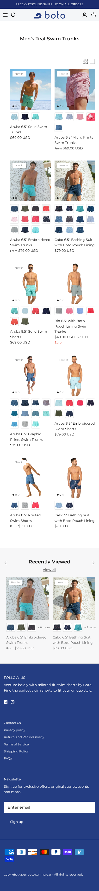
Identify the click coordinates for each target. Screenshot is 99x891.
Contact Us (12, 723)
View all (49, 570)
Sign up (16, 822)
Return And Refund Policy (24, 737)
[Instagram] (12, 702)
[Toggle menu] (5, 15)
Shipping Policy (16, 751)
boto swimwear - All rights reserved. (55, 874)
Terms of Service (16, 744)
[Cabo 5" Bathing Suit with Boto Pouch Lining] (75, 477)
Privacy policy (14, 730)
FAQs (8, 758)
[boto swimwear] (49, 15)
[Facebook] (5, 702)
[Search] (16, 15)
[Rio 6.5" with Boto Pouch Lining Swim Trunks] (75, 283)
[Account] (83, 15)
